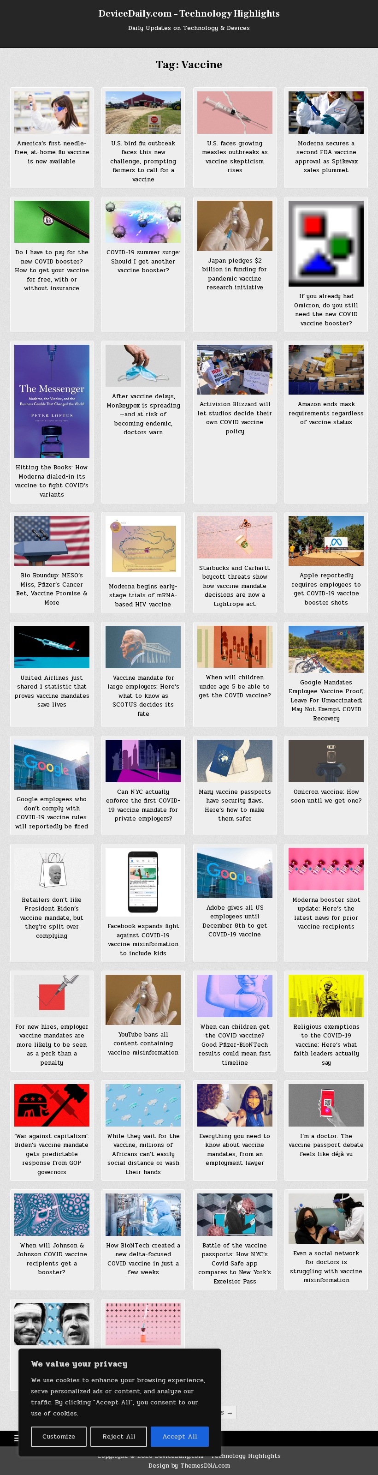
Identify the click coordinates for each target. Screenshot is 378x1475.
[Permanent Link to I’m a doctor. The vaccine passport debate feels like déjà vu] (326, 1105)
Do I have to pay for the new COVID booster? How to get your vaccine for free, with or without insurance (52, 270)
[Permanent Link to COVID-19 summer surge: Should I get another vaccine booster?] (143, 222)
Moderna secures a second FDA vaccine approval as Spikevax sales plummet (326, 157)
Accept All (179, 1436)
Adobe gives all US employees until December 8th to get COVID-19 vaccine (234, 921)
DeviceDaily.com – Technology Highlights (189, 14)
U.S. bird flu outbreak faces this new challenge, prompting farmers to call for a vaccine (143, 161)
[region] (119, 1403)
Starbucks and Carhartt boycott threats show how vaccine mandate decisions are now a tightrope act (234, 586)
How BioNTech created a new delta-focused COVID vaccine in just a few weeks (143, 1259)
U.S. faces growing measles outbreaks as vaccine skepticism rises (235, 157)
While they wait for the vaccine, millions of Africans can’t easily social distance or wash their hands (143, 1154)
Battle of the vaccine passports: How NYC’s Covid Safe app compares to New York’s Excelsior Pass (234, 1263)
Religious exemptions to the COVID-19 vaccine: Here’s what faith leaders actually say (326, 1044)
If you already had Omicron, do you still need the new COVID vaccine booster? (326, 310)
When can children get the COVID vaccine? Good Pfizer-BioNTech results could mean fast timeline (235, 1044)
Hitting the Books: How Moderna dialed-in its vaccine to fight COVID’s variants (52, 481)
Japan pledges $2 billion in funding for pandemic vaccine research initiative (234, 274)
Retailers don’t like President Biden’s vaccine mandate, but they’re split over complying (51, 918)
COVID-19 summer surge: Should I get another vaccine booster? (143, 261)
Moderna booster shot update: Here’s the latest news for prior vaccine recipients (326, 913)
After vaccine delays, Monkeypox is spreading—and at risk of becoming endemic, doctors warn (143, 414)
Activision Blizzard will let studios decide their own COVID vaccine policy (234, 418)
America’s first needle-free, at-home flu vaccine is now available (51, 152)
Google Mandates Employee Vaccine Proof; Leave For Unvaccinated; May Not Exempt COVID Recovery (326, 700)
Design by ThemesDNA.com (189, 1465)
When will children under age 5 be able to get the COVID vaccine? (235, 686)
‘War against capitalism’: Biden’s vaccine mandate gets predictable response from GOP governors (51, 1154)
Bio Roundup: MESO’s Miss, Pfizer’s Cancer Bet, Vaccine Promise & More (51, 589)
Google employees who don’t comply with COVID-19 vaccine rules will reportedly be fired (51, 813)
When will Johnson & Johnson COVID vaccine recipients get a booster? (52, 1259)
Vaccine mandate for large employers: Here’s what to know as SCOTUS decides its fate (143, 696)
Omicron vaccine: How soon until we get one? (326, 796)
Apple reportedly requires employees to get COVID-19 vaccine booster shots (326, 589)
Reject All (119, 1436)
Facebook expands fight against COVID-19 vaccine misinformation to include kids (143, 940)
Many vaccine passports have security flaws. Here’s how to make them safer (235, 805)
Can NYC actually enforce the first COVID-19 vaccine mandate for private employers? (143, 805)
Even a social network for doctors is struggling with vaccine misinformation (326, 1267)
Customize (58, 1436)
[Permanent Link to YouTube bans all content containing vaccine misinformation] (143, 1000)
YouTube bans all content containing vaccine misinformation (143, 1043)
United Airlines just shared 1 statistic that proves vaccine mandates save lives (51, 691)
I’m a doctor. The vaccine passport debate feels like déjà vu (326, 1145)
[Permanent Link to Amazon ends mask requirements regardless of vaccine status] (326, 370)
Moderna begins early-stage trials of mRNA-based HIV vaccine (143, 595)
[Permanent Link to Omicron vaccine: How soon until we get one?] (326, 761)
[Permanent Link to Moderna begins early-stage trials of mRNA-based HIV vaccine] (143, 546)
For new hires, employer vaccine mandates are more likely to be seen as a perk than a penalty (52, 1044)
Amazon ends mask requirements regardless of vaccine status (326, 413)
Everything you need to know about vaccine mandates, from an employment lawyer (234, 1150)
